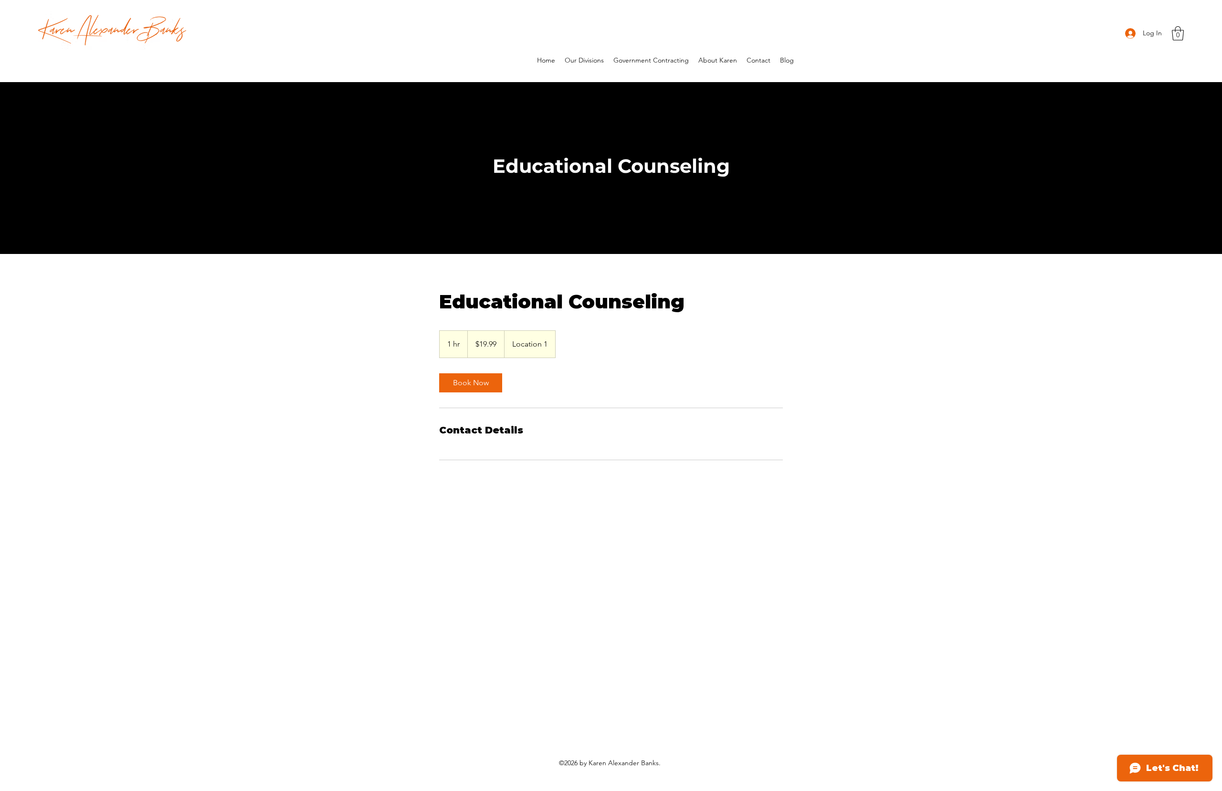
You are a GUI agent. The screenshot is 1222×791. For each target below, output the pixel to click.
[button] (1178, 33)
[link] (470, 382)
